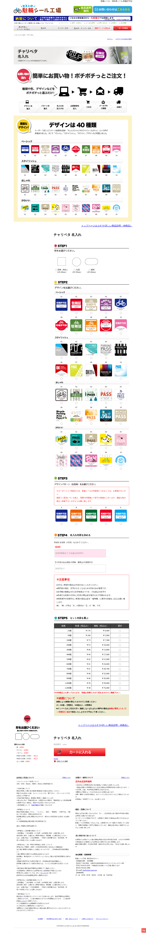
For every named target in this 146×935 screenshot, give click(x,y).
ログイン (110, 39)
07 (76, 317)
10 (121, 317)
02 (76, 297)
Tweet (56, 759)
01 (61, 297)
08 (91, 317)
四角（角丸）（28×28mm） (62, 271)
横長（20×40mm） (91, 271)
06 (61, 317)
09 (106, 317)
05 (121, 297)
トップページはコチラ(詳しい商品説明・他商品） (106, 225)
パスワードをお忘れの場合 (123, 39)
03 (91, 297)
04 (106, 297)
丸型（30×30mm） (76, 271)
